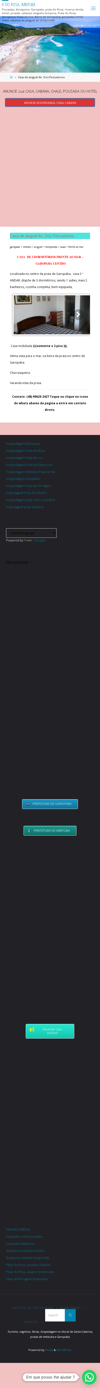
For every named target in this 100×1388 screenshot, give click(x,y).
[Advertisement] (50, 165)
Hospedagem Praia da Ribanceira (29, 465)
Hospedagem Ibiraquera (23, 444)
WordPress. (64, 1350)
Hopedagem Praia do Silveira (26, 493)
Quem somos (70, 1308)
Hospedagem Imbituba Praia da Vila (30, 472)
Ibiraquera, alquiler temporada (27, 1258)
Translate (39, 540)
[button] (89, 1377)
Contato (31, 1322)
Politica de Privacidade (33, 1308)
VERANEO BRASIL (18, 1229)
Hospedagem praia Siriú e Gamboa (30, 500)
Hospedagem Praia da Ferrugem (28, 486)
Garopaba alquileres (20, 1244)
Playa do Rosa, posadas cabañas (28, 1265)
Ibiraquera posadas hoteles (25, 1251)
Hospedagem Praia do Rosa (25, 451)
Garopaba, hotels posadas (24, 1236)
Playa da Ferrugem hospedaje (27, 1279)
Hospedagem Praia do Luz (24, 458)
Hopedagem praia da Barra (24, 507)
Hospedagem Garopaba (23, 479)
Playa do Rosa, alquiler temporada (30, 1272)
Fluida (48, 1350)
